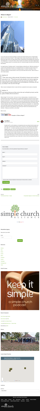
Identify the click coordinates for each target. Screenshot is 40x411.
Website (3, 161)
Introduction (18, 399)
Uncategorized (3, 263)
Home (2, 399)
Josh (2, 321)
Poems (2, 259)
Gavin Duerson (3, 316)
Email (3, 156)
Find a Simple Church (8, 321)
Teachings (2, 261)
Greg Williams (7, 120)
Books (2, 251)
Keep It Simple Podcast (15, 400)
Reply (38, 121)
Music (2, 255)
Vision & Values (33, 399)
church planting (6, 189)
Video (2, 264)
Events (2, 253)
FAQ (8, 318)
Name (3, 152)
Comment (4, 165)
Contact (8, 316)
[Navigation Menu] (36, 5)
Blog (1, 249)
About (6, 399)
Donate (27, 399)
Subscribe (20, 240)
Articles (2, 248)
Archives (2, 388)
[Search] (38, 5)
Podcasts (2, 257)
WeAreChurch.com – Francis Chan (10, 323)
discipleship (13, 189)
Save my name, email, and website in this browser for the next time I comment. (17, 179)
